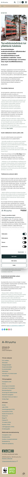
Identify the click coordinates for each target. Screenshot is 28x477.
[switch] (24, 238)
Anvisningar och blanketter (8, 386)
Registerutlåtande (7, 458)
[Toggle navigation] (26, 2)
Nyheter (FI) (5, 416)
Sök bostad (4, 362)
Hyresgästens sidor (6, 381)
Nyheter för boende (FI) (7, 413)
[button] (24, 474)
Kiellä (14, 265)
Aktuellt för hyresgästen (7, 394)
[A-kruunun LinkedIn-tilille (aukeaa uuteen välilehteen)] (6, 450)
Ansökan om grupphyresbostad (9, 439)
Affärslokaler (5, 371)
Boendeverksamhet (6, 390)
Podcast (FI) (5, 420)
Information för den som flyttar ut (9, 397)
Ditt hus (4, 384)
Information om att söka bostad (9, 373)
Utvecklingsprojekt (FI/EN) (8, 409)
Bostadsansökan (6, 437)
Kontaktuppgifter (6, 429)
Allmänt (4, 405)
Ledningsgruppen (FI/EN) (8, 426)
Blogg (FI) (4, 418)
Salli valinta (14, 260)
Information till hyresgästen (8, 388)
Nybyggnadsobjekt (6, 365)
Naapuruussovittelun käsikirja (15, 325)
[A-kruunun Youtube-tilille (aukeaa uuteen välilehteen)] (9, 450)
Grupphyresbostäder (7, 367)
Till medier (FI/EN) (6, 422)
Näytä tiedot (21, 252)
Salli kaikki (14, 256)
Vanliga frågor (5, 375)
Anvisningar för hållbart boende (9, 392)
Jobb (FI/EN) (5, 407)
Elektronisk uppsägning (7, 443)
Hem (2, 6)
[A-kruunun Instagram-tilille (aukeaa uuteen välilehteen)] (13, 450)
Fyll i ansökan (5, 360)
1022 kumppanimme (9, 217)
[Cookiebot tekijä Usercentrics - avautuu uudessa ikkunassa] (20, 210)
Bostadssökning (6, 441)
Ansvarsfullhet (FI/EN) (7, 411)
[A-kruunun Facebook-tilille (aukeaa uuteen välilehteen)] (3, 450)
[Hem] (4, 2)
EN (20, 2)
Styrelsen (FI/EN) (6, 424)
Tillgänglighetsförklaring (9, 461)
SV (22, 2)
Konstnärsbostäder (6, 369)
